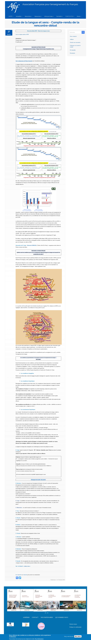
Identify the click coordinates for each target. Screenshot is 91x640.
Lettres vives (27, 566)
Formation (59, 16)
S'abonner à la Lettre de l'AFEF (75, 46)
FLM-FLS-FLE (69, 16)
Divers (78, 16)
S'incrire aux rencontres (75, 42)
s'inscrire (25, 574)
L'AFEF (10, 16)
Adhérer (72, 39)
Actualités (18, 16)
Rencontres (28, 16)
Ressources (38, 16)
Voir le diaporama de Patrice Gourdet (24, 61)
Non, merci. (78, 636)
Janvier (9, 34)
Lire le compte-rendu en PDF (22, 34)
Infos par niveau (48, 16)
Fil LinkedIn (73, 50)
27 (9, 31)
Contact (35, 617)
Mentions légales (73, 624)
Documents (72, 53)
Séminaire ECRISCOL (32, 245)
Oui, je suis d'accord (68, 636)
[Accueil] (13, 7)
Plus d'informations (39, 638)
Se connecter (18, 574)
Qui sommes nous (61, 617)
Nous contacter (73, 36)
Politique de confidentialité (75, 627)
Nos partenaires (47, 617)
